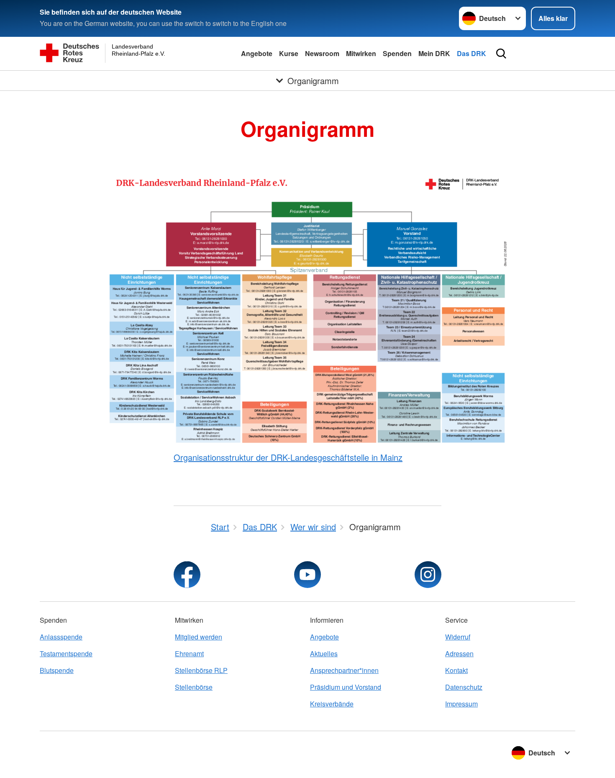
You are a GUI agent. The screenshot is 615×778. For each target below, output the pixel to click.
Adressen (459, 653)
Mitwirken (361, 53)
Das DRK (471, 53)
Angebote (256, 53)
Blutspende (57, 670)
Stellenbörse (194, 687)
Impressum (461, 704)
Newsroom (322, 53)
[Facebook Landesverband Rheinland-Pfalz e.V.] (187, 574)
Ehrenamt (189, 653)
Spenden (397, 53)
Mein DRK (434, 53)
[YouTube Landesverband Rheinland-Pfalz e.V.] (307, 574)
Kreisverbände (332, 704)
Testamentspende (66, 653)
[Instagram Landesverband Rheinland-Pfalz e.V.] (428, 574)
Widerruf (457, 637)
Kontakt (456, 670)
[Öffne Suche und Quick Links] (501, 53)
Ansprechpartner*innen (344, 670)
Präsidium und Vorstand (345, 687)
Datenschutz (463, 687)
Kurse (288, 53)
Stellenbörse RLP (201, 670)
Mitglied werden (198, 637)
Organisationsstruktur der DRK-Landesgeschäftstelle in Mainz (288, 457)
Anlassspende (61, 637)
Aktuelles (324, 653)
